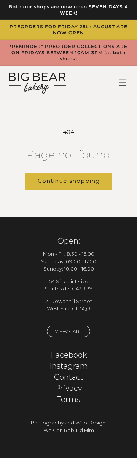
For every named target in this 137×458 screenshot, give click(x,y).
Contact (68, 377)
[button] (123, 82)
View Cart (68, 331)
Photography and (53, 422)
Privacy (68, 388)
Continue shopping (69, 180)
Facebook (69, 355)
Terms (68, 399)
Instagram (68, 366)
